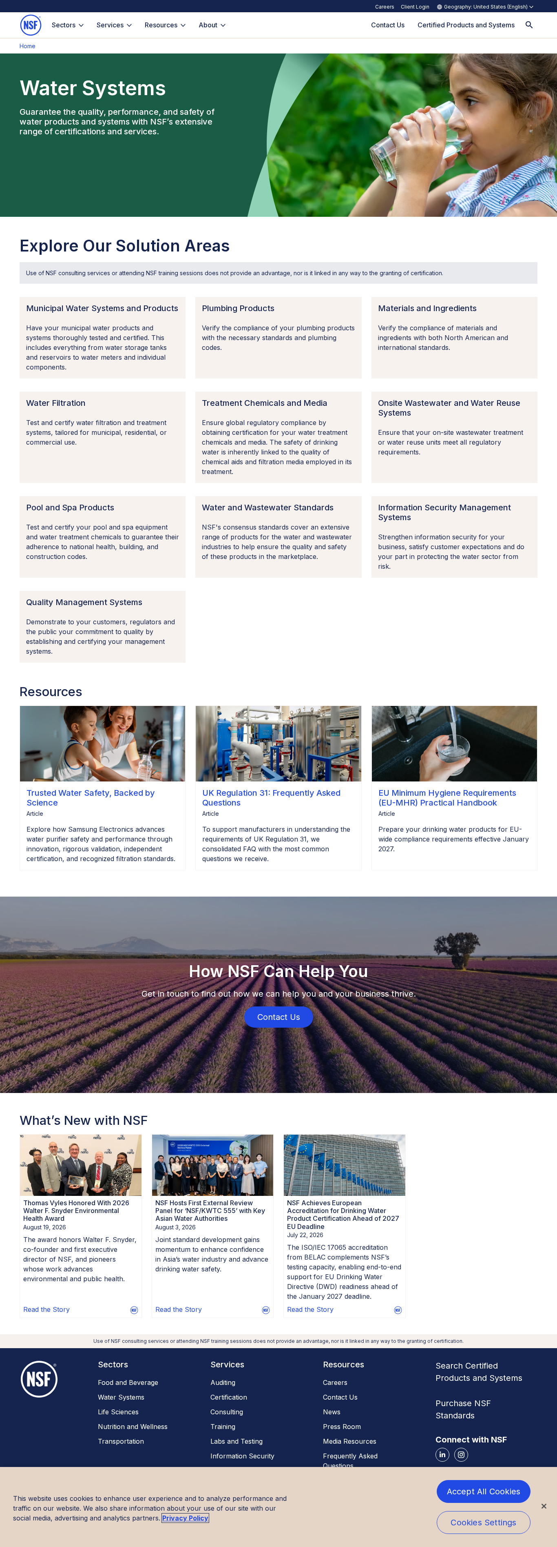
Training (222, 1426)
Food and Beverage (128, 1382)
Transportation (121, 1441)
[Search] (529, 25)
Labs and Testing (236, 1441)
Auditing (222, 1382)
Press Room (342, 1426)
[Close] (544, 1506)
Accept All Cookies (484, 1491)
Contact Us (340, 1397)
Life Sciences (118, 1412)
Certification (228, 1397)
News (331, 1412)
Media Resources (349, 1441)
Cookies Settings (483, 1522)
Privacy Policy (185, 1518)
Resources (161, 25)
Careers (384, 7)
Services (110, 25)
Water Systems (121, 1397)
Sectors (63, 25)
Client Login (415, 7)
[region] (278, 1507)
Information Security (242, 1456)
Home (27, 45)
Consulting (226, 1412)
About (208, 25)
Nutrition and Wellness (133, 1426)
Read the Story (46, 1309)
